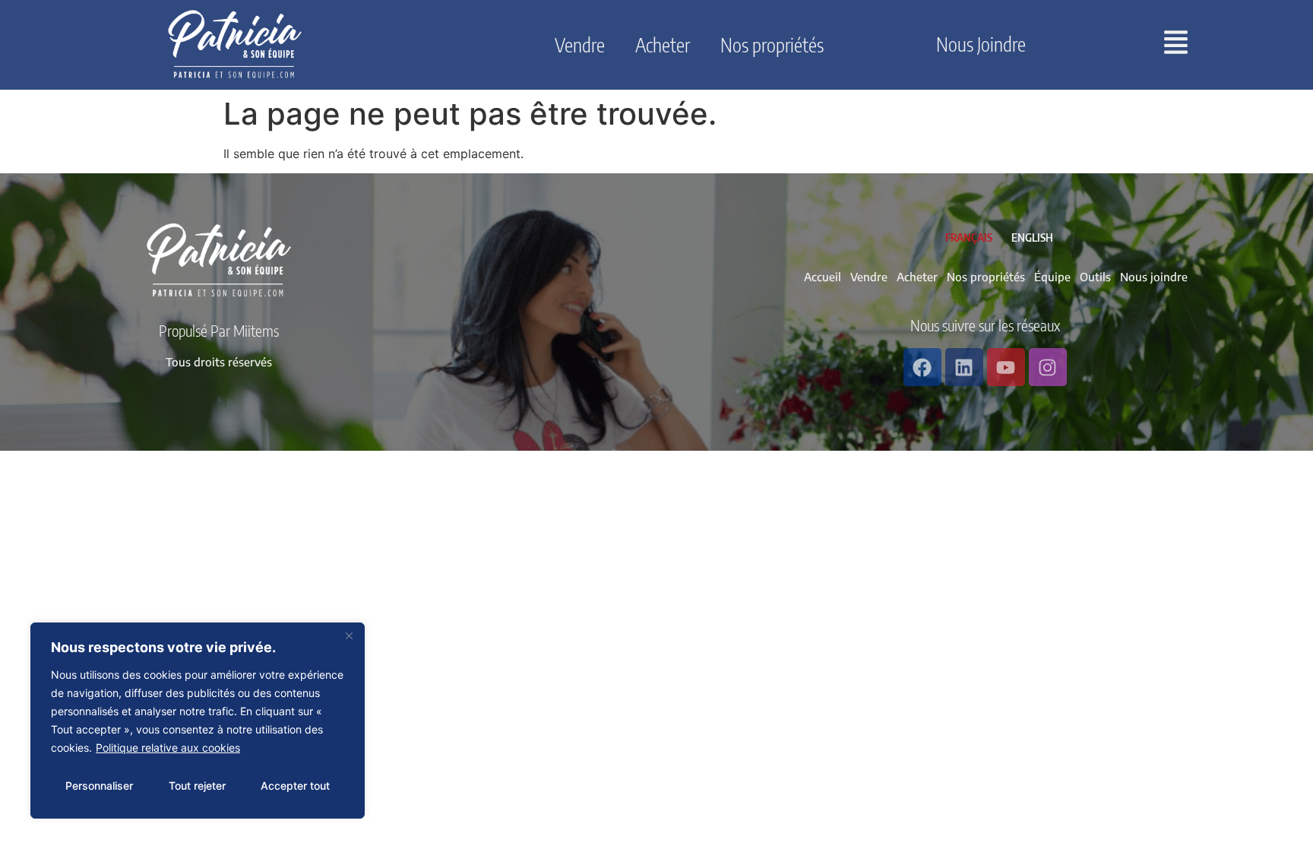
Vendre (580, 45)
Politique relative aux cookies (168, 747)
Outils (1095, 277)
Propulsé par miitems (219, 330)
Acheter (662, 45)
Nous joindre (981, 44)
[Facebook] (922, 367)
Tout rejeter (197, 785)
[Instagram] (1048, 367)
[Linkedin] (964, 367)
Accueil (822, 277)
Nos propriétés (772, 45)
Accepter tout (295, 785)
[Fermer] (349, 635)
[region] (197, 720)
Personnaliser (99, 785)
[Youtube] (1006, 367)
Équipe (1052, 277)
